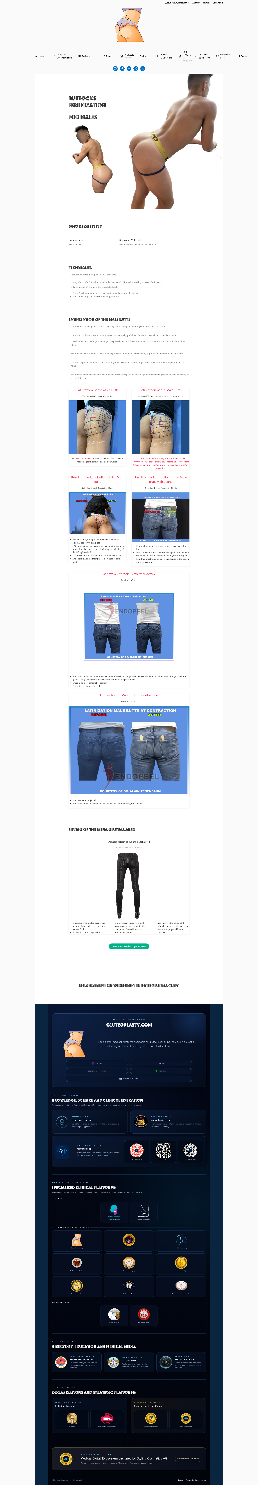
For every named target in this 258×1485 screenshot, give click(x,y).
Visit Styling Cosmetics (188, 1459)
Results (110, 56)
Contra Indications (166, 56)
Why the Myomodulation (64, 56)
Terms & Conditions (192, 1480)
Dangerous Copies (225, 56)
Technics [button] (143, 56)
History (206, 2)
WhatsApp (163, 1071)
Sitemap (99, 1063)
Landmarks (218, 2)
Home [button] (41, 56)
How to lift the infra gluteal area (129, 946)
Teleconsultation (131, 1079)
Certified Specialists (204, 56)
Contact (245, 56)
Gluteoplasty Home (97, 1071)
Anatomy (196, 2)
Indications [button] (87, 56)
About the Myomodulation (177, 2)
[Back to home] (129, 25)
